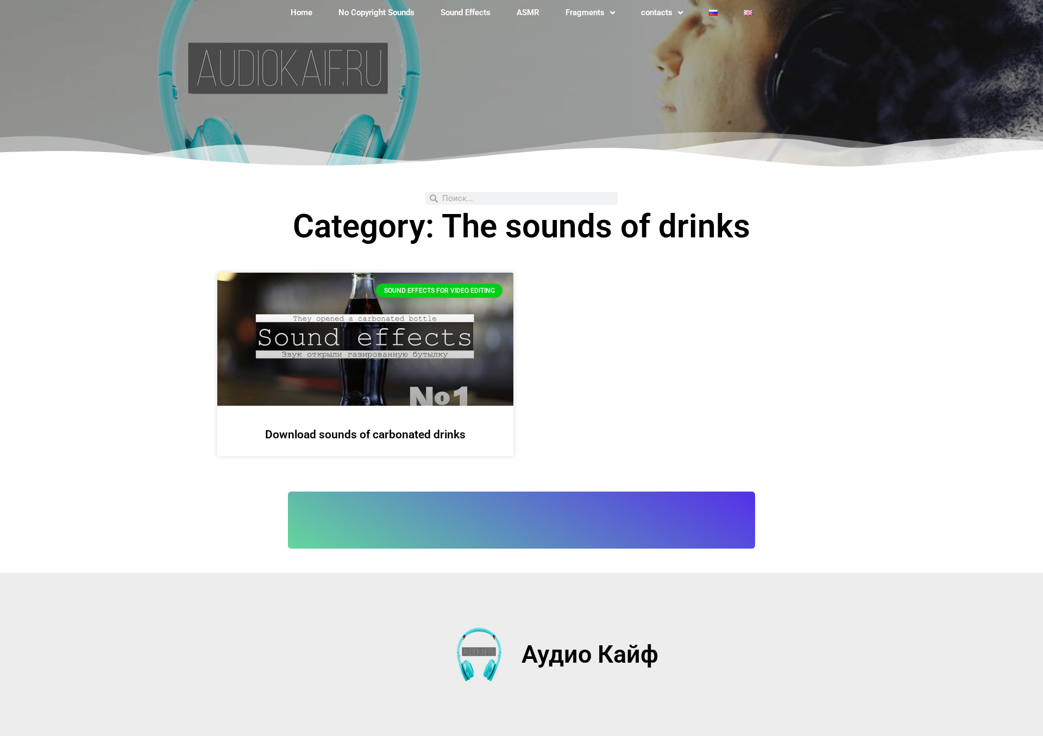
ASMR (528, 12)
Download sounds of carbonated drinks (365, 434)
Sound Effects (466, 12)
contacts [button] (657, 12)
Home (301, 12)
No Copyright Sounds (376, 12)
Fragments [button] (585, 12)
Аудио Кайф (590, 654)
